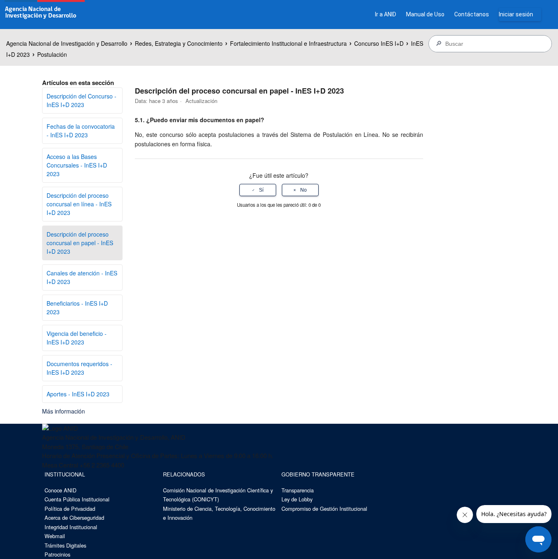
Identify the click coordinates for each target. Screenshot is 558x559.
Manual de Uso (425, 14)
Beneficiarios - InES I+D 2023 (77, 307)
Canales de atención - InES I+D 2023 (82, 277)
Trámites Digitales (65, 545)
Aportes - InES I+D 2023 (78, 394)
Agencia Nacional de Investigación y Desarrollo (66, 43)
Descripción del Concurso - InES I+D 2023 (81, 100)
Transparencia (297, 490)
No (303, 190)
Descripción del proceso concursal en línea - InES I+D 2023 (79, 204)
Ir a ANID (385, 14)
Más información (63, 411)
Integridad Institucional (71, 527)
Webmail (55, 536)
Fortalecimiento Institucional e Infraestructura (288, 43)
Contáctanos (471, 14)
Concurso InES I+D (379, 43)
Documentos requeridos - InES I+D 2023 (79, 368)
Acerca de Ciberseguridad (74, 517)
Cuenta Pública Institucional (77, 499)
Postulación (52, 54)
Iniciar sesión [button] (516, 14)
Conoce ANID (60, 490)
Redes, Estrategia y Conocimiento (179, 43)
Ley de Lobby (296, 499)
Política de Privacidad (70, 508)
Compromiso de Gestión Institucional (324, 508)
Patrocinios (57, 554)
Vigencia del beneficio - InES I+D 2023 (77, 337)
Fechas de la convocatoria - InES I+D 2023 (81, 130)
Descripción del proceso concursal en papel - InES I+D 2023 (80, 242)
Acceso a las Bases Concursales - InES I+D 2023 (77, 165)
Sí (261, 190)
